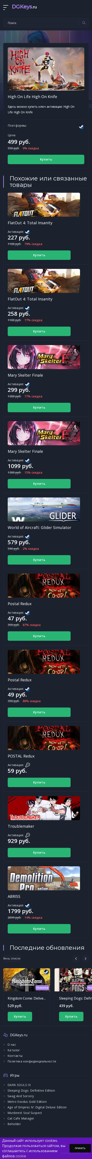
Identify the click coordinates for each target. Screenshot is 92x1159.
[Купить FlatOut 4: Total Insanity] (44, 205)
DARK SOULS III (19, 1085)
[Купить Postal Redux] (44, 586)
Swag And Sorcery (20, 1096)
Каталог (13, 1050)
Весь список (12, 958)
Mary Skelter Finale (25, 375)
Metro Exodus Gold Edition (27, 1102)
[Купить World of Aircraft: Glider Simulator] (44, 509)
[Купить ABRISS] (44, 878)
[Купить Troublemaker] (44, 808)
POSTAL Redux (21, 756)
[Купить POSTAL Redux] (44, 738)
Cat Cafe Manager (20, 1118)
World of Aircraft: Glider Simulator (39, 527)
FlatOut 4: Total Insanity (30, 222)
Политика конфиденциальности (31, 1061)
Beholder (14, 1124)
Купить (46, 159)
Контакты (14, 1056)
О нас (11, 1044)
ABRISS (14, 896)
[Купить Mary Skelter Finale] (44, 357)
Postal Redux (19, 603)
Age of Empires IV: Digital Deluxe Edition (37, 1107)
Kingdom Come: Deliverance (30, 998)
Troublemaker (21, 826)
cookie (21, 1156)
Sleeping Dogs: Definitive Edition (31, 1090)
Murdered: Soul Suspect (24, 1113)
